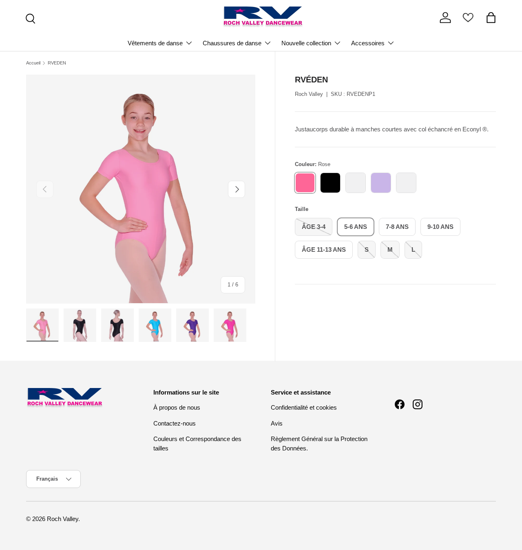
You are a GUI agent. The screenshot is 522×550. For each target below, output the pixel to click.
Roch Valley (309, 94)
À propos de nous (176, 407)
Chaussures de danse (232, 43)
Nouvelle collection (306, 43)
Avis (277, 423)
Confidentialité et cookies (304, 407)
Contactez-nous (174, 423)
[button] (491, 18)
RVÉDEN (57, 63)
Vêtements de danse (155, 43)
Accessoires (368, 43)
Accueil (33, 63)
